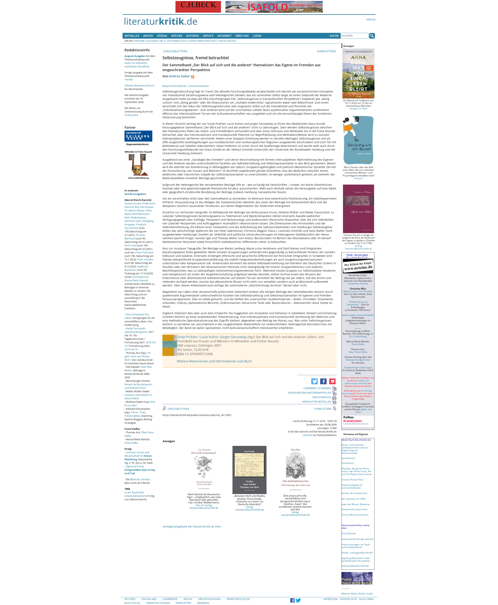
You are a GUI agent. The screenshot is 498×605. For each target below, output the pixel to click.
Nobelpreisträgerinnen (358, 359)
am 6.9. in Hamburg (361, 335)
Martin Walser (136, 210)
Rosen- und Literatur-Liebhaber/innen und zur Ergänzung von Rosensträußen (355, 448)
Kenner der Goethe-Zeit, (355, 493)
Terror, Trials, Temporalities (135, 414)
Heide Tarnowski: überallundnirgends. (136, 330)
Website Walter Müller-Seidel (357, 593)
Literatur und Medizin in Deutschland (138, 396)
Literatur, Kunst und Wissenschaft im (138, 456)
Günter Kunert (132, 203)
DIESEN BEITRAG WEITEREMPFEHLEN (309, 392)
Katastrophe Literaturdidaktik (358, 314)
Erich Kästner (349, 533)
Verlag (370, 19)
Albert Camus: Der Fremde (357, 291)
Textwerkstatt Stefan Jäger (358, 367)
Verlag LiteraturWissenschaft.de (249, 508)
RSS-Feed (129, 599)
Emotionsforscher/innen (355, 509)
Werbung (203, 603)
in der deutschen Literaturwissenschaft (136, 494)
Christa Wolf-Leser (352, 514)
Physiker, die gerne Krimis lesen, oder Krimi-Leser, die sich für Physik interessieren (357, 471)
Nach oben (366, 599)
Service (208, 35)
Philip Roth (148, 203)
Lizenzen (307, 435)
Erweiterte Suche (238, 599)
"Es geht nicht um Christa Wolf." (137, 356)
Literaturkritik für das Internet (358, 538)
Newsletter (183, 603)
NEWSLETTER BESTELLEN (316, 401)
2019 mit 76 (131, 349)
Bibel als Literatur (140, 479)
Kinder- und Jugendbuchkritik (357, 552)
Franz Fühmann (144, 252)
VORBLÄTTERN (327, 51)
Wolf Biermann (140, 214)
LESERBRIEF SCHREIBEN (317, 388)
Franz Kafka (131, 443)
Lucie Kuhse (209, 337)
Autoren (192, 35)
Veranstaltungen (158, 603)
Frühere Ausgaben (146, 40)
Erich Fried (130, 245)
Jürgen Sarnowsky (234, 337)
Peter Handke (145, 259)
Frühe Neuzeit (228, 40)
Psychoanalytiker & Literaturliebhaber (352, 486)
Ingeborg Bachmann (136, 268)
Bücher (176, 35)
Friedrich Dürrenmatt (135, 226)
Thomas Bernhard (134, 236)
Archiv (148, 35)
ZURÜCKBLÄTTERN (174, 51)
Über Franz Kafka (358, 351)
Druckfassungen (209, 599)
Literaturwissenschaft (202, 40)
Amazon (358, 178)
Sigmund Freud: (139, 470)
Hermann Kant (133, 221)
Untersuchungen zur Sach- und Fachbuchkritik (356, 546)
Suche (334, 35)
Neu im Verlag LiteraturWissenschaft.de (203, 506)
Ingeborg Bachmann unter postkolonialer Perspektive (356, 559)
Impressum (330, 599)
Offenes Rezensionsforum (139, 85)
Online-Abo (131, 115)
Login (257, 35)
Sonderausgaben (135, 194)
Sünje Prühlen (187, 337)
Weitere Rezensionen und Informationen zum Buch (214, 361)
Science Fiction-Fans (352, 479)
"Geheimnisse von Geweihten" (357, 303)
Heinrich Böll (131, 207)
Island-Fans (348, 463)
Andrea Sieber (179, 76)
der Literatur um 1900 (353, 498)
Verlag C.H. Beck (358, 108)
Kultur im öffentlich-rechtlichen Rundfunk (136, 64)
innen (365, 514)
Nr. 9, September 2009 (173, 40)
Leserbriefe (169, 599)
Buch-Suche (132, 603)
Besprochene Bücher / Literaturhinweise (185, 86)
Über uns (242, 35)
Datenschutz (348, 599)
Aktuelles (131, 35)
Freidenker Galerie (358, 283)
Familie (128, 79)
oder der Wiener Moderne (356, 504)
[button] (314, 381)
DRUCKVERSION (321, 397)
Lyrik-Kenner (348, 457)
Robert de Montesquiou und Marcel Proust (138, 386)
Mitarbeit (224, 35)
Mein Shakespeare (135, 217)
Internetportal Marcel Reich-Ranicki (136, 278)
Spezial (162, 35)
